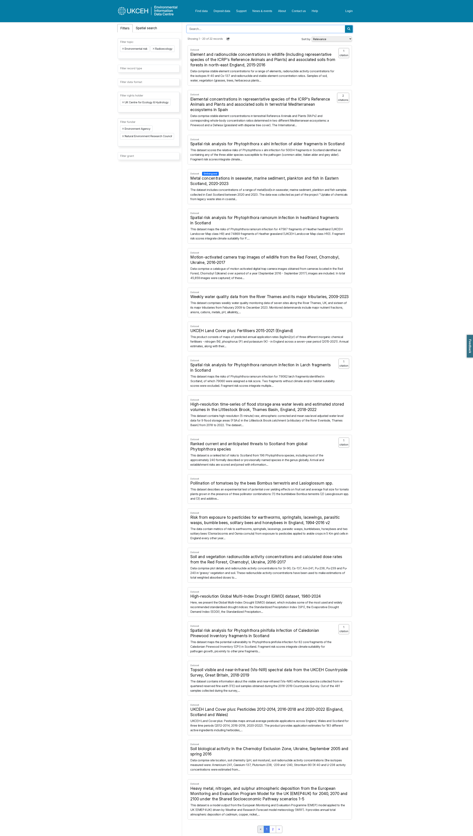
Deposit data (222, 11)
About (282, 11)
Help (315, 11)
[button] (228, 39)
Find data (201, 11)
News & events (262, 11)
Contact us (299, 11)
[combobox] (148, 48)
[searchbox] (121, 55)
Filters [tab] (125, 28)
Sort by (306, 39)
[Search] (349, 29)
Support (241, 11)
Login (349, 11)
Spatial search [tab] (146, 28)
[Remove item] (123, 49)
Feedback (470, 346)
